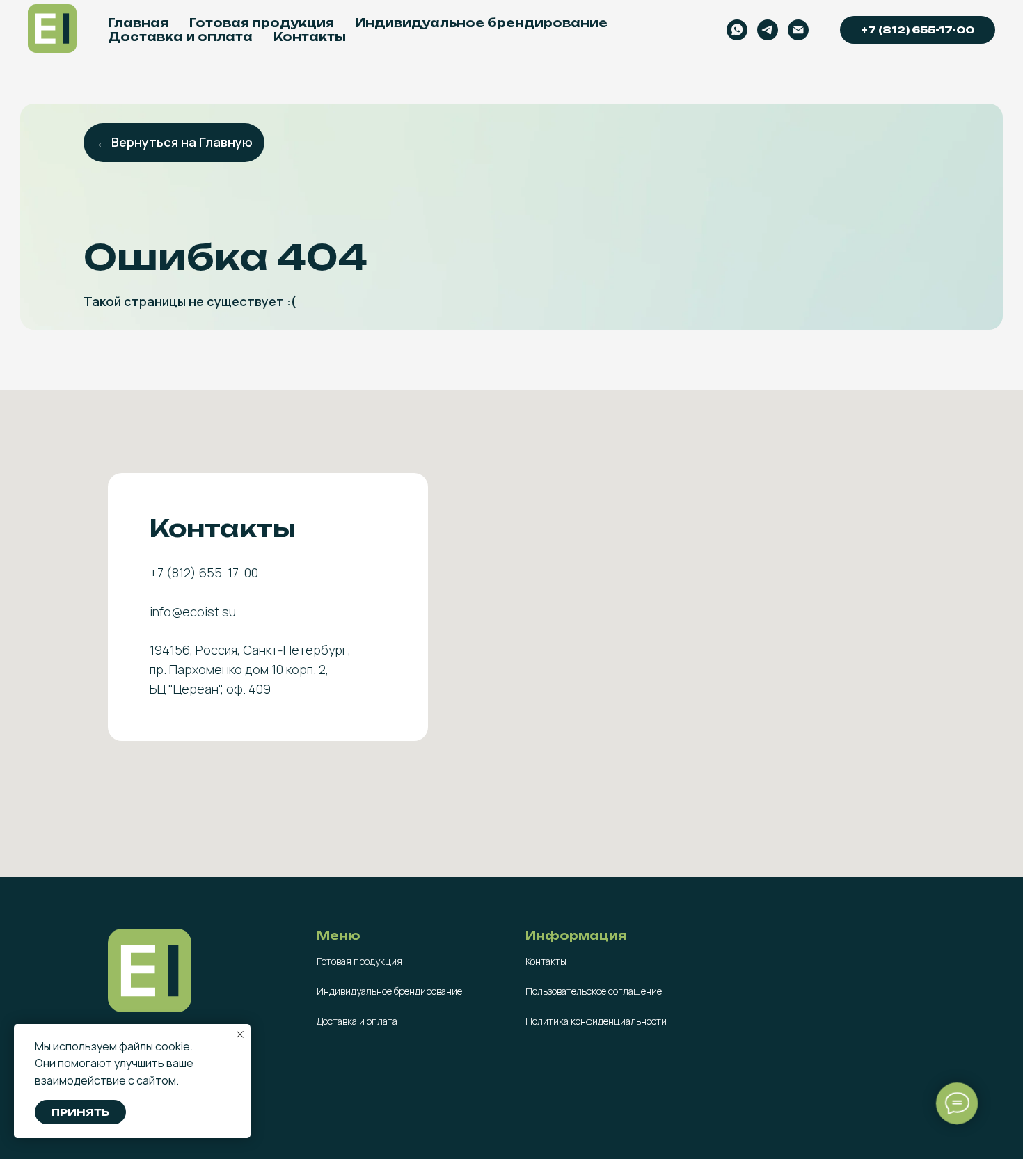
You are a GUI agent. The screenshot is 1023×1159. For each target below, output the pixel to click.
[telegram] (767, 29)
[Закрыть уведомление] (240, 1034)
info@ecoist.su (193, 611)
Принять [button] (80, 1112)
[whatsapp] (737, 29)
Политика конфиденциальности (596, 1021)
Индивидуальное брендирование (481, 23)
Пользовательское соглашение (593, 991)
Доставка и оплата (180, 37)
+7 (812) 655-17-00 (917, 29)
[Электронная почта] (798, 29)
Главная (138, 23)
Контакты (309, 37)
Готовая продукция (261, 23)
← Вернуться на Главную (174, 142)
